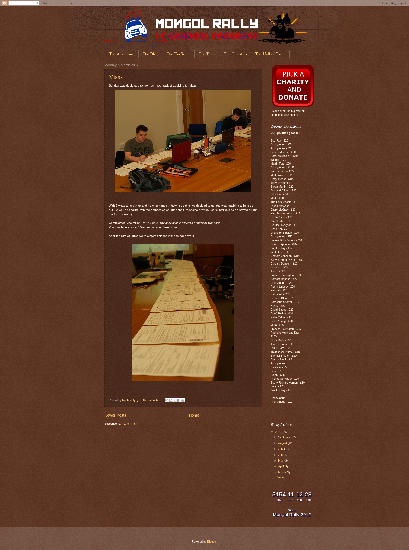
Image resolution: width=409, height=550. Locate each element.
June (281, 454)
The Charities (235, 54)
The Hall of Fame (270, 54)
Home (194, 415)
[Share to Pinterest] (183, 400)
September (285, 437)
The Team (207, 54)
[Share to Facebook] (179, 400)
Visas (116, 76)
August (283, 443)
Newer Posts (115, 415)
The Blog (150, 54)
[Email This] (167, 400)
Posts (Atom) (130, 423)
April (281, 466)
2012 (278, 432)
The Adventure (121, 54)
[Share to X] (175, 400)
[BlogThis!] (171, 400)
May (281, 460)
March (282, 472)
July (281, 448)
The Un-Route (179, 54)
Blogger (211, 541)
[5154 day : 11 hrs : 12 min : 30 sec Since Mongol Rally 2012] (292, 518)
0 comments (150, 400)
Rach (126, 400)
